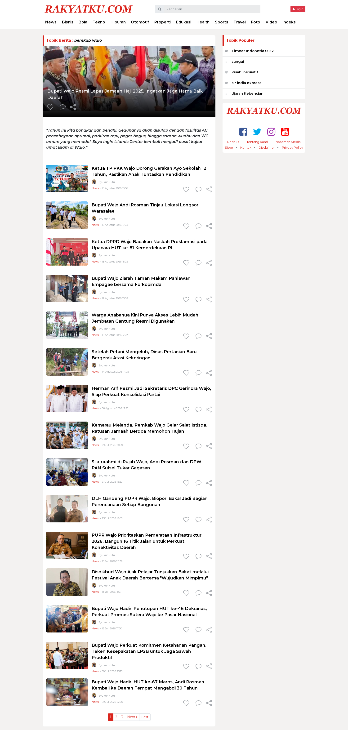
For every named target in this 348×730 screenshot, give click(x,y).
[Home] (88, 8)
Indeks (289, 22)
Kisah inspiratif (245, 72)
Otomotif (140, 22)
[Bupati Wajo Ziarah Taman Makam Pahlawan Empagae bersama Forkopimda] (67, 288)
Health (203, 22)
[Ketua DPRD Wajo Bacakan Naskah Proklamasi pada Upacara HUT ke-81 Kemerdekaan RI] (67, 251)
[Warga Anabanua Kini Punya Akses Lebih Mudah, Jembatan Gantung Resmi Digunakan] (67, 325)
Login (299, 9)
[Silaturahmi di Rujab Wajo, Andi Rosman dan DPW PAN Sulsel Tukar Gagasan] (67, 471)
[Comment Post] (63, 107)
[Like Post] (51, 107)
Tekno (99, 22)
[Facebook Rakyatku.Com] (243, 132)
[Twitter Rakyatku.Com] (257, 132)
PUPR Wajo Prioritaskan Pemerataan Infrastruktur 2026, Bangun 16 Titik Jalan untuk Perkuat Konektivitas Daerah (146, 541)
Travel (239, 22)
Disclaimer (267, 147)
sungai (238, 61)
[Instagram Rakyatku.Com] (271, 132)
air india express (246, 82)
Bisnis (67, 22)
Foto (255, 22)
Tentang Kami (257, 142)
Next (131, 717)
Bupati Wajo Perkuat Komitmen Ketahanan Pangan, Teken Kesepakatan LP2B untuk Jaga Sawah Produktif (149, 651)
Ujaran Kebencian (247, 93)
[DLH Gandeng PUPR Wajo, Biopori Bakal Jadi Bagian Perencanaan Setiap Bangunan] (67, 508)
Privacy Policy (292, 147)
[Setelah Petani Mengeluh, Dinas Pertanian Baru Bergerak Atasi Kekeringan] (67, 361)
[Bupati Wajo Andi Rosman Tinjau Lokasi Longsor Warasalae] (67, 215)
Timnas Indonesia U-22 (253, 51)
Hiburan (118, 22)
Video (271, 22)
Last (144, 717)
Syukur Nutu (107, 182)
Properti (162, 22)
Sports (221, 22)
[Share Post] (73, 107)
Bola (83, 22)
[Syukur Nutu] (94, 183)
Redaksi (233, 142)
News (51, 22)
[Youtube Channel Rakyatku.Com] (285, 132)
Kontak (245, 147)
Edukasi (183, 22)
